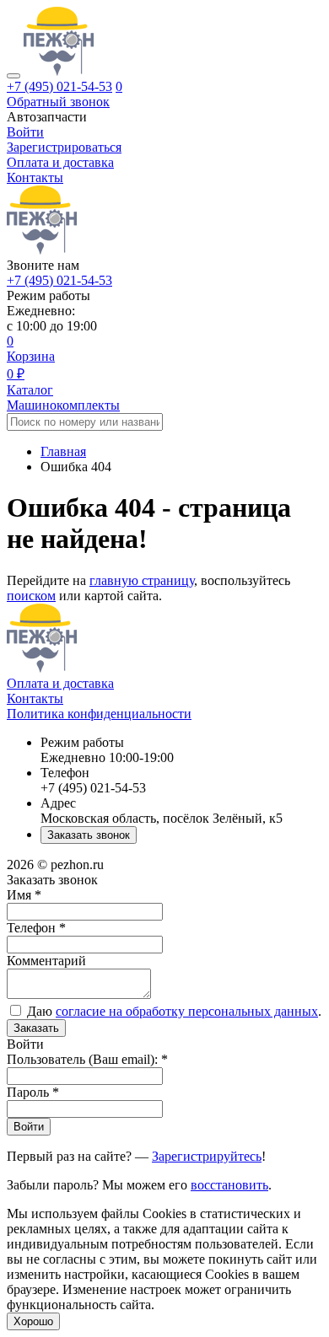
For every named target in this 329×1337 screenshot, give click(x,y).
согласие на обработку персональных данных (187, 1011)
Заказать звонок (88, 835)
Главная (63, 451)
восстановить (229, 1185)
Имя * (24, 895)
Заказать (36, 1028)
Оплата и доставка (60, 162)
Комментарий (46, 960)
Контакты (35, 177)
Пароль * (33, 1092)
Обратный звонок (58, 101)
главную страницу (141, 580)
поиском (31, 595)
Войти (28, 1126)
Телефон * (36, 928)
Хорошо (33, 1321)
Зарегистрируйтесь (207, 1156)
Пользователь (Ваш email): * (87, 1059)
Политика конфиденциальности (99, 713)
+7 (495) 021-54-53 (59, 86)
